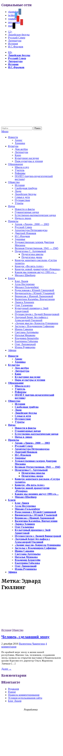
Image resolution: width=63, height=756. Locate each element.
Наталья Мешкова (25, 335)
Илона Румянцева (25, 347)
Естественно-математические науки (35, 215)
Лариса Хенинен (24, 302)
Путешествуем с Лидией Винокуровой (37, 314)
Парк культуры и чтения (29, 161)
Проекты (13, 221)
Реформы (20, 173)
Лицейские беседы (19, 34)
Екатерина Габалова (26, 341)
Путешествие (22, 200)
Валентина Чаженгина (32, 643)
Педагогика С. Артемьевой (30, 251)
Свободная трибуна (26, 188)
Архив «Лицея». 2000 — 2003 (32, 224)
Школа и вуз (22, 167)
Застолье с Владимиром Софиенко (34, 326)
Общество (14, 182)
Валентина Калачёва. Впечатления (35, 299)
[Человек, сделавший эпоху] (26, 627)
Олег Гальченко (24, 305)
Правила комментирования (23, 694)
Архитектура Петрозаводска (31, 230)
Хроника (20, 143)
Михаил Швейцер (25, 275)
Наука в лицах (23, 218)
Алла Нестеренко (25, 284)
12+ (10, 31)
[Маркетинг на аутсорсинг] (31, 750)
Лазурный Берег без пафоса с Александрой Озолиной (31, 319)
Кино (18, 155)
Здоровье (20, 239)
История (13, 43)
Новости (13, 137)
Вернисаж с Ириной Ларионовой (34, 296)
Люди (18, 191)
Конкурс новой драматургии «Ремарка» (37, 269)
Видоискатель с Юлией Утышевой (35, 293)
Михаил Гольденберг (27, 287)
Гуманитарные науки (27, 212)
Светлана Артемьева (26, 332)
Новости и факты (25, 209)
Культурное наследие (27, 158)
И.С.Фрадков (15, 46)
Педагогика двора (32, 257)
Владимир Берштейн (27, 338)
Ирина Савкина (24, 329)
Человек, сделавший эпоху (25, 637)
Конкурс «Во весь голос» (29, 266)
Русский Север (16, 37)
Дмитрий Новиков (25, 233)
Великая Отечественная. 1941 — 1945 (36, 248)
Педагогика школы (32, 254)
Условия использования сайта (25, 697)
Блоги (11, 278)
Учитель (19, 170)
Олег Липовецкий (25, 344)
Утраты (19, 203)
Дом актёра (21, 149)
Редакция (13, 688)
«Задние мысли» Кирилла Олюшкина (36, 323)
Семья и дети (22, 197)
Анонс (18, 140)
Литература (14, 40)
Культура (13, 146)
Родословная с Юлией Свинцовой (34, 290)
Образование (15, 164)
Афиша (12, 350)
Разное (12, 691)
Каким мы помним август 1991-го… (36, 272)
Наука (11, 206)
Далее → (6, 668)
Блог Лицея (21, 281)
